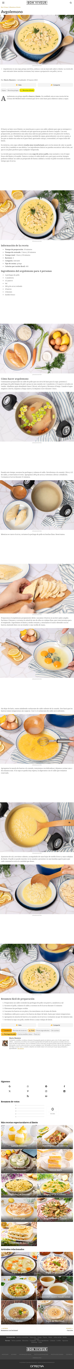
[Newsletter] (46, 1096)
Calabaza (52, 1340)
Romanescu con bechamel (9, 1330)
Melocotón (33, 1337)
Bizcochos (25, 1340)
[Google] (10, 1086)
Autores (13, 1354)
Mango (39, 1337)
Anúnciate (5, 1354)
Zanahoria (7, 1030)
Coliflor (58, 1340)
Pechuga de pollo (10, 1034)
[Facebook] (64, 1086)
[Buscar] (71, 3)
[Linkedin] (64, 1091)
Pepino (45, 1337)
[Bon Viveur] (37, 2)
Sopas (4, 90)
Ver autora (20, 1048)
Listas (40, 1342)
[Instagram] (46, 1091)
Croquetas (33, 1340)
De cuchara (55, 1030)
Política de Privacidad (41, 1354)
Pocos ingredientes (42, 1030)
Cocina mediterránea (25, 1034)
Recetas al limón (28, 90)
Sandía (65, 1337)
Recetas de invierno (20, 1030)
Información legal (25, 1354)
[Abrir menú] (3, 3)
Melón (50, 1337)
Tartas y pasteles (16, 1340)
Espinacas (34, 1342)
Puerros (37, 1034)
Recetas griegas (13, 90)
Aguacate (65, 1340)
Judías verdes (57, 1337)
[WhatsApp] (28, 1086)
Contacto (69, 1354)
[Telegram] (46, 1086)
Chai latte (70, 1330)
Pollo (32, 1030)
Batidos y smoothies (22, 1337)
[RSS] (28, 1096)
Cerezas (36, 1339)
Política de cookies (57, 1354)
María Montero (15, 1038)
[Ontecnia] (37, 1367)
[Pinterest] (28, 1091)
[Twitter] (10, 1091)
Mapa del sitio (37, 1358)
